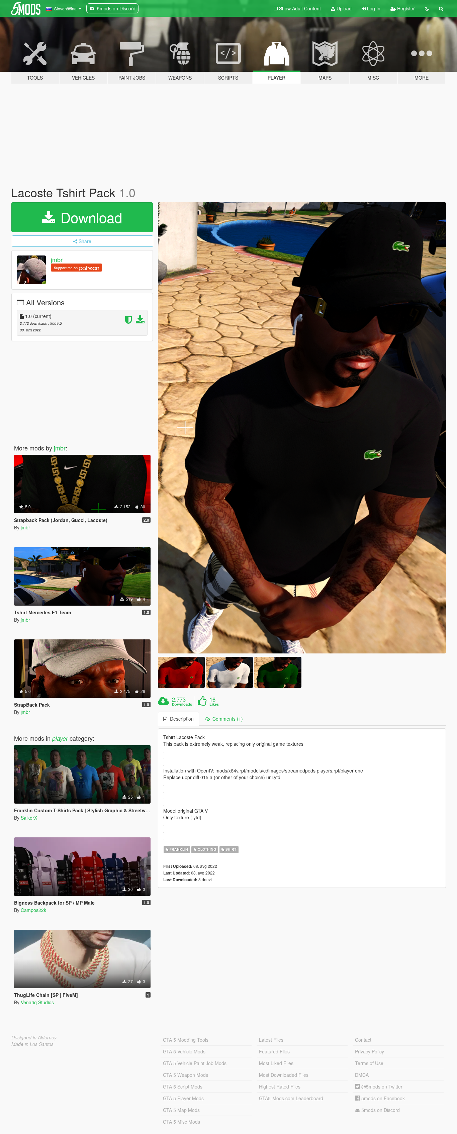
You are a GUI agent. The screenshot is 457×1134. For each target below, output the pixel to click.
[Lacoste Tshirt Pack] (302, 427)
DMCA (362, 1074)
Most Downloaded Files (283, 1074)
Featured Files (274, 1051)
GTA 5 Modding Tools (185, 1039)
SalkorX (29, 817)
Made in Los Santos (32, 1044)
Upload (343, 8)
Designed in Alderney (34, 1037)
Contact (363, 1039)
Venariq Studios (37, 1002)
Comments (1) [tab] (226, 718)
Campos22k (33, 910)
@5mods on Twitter (381, 1086)
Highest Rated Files (279, 1086)
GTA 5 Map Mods (181, 1110)
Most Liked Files (276, 1063)
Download (89, 217)
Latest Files (271, 1039)
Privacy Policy (369, 1051)
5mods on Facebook (382, 1098)
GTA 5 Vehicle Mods (184, 1051)
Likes (214, 704)
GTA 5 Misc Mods (181, 1121)
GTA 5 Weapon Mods (185, 1074)
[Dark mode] (427, 8)
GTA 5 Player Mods (183, 1098)
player (60, 738)
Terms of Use (369, 1063)
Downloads (182, 704)
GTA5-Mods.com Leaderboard (291, 1098)
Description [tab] (180, 718)
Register (405, 8)
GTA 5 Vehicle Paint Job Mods (194, 1063)
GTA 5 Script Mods (182, 1086)
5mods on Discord (380, 1110)
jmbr (57, 259)
